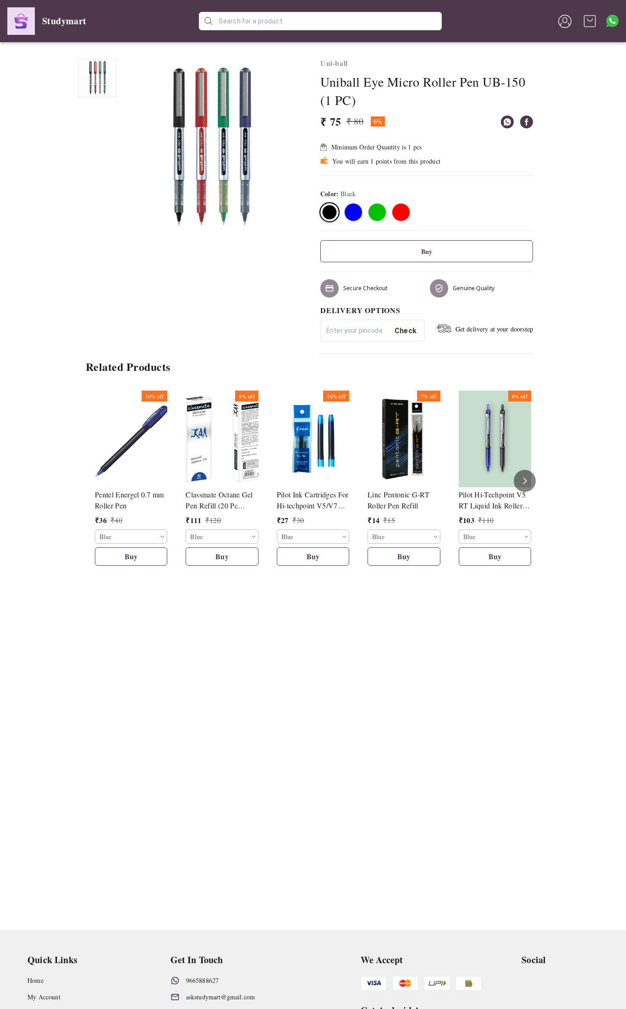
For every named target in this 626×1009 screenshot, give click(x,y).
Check (406, 330)
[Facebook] (526, 122)
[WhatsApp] (507, 122)
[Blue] (353, 212)
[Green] (377, 212)
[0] (589, 21)
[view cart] (589, 21)
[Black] (329, 212)
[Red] (401, 212)
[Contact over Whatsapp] (612, 21)
